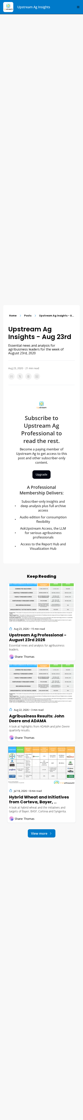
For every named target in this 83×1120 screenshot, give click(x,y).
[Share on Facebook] (11, 376)
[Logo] (8, 7)
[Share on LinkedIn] (37, 376)
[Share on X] (20, 376)
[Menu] (78, 7)
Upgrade (41, 474)
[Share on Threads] (28, 376)
